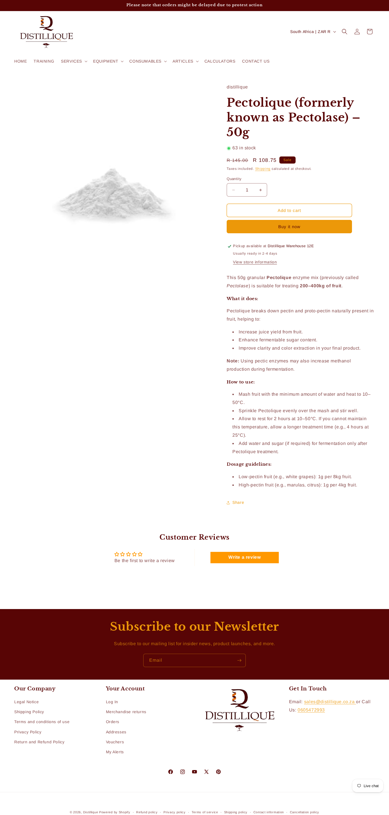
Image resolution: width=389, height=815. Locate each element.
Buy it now (289, 226)
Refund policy (146, 812)
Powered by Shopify (114, 812)
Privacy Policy (27, 732)
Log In (112, 702)
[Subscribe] (239, 660)
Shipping (263, 169)
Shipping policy (236, 812)
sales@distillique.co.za (330, 701)
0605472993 (311, 709)
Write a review (244, 557)
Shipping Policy (29, 712)
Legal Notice (26, 702)
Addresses (116, 732)
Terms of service (205, 812)
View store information (255, 262)
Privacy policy (174, 812)
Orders (113, 722)
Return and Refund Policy (39, 742)
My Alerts (115, 752)
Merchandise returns (126, 712)
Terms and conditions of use (41, 722)
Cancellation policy (304, 812)
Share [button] (238, 502)
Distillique (90, 812)
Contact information (268, 812)
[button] (74, 61)
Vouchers (115, 742)
